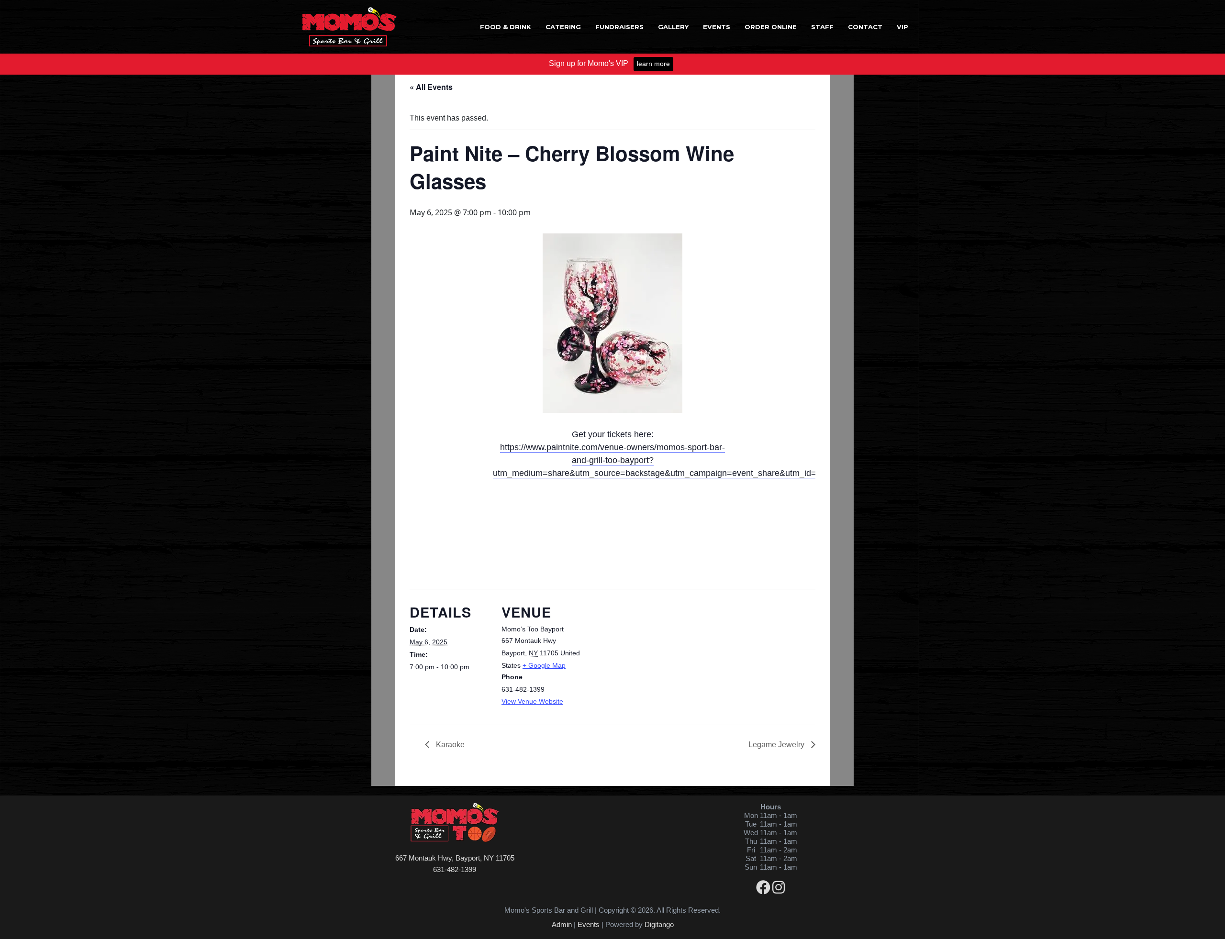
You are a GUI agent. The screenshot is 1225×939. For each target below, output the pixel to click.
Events (716, 27)
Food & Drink (505, 27)
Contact (865, 27)
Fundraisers (619, 27)
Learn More (653, 63)
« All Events (431, 86)
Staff (822, 27)
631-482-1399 (454, 869)
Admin (562, 924)
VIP (902, 27)
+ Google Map (544, 665)
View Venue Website (532, 701)
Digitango (659, 924)
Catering (563, 27)
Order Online (771, 27)
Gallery (673, 27)
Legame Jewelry (777, 744)
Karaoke (449, 744)
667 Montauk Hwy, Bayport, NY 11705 (454, 858)
